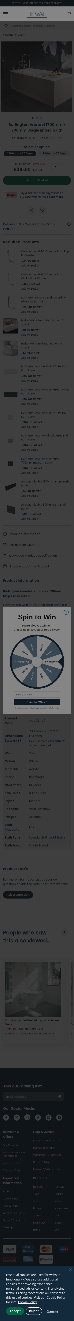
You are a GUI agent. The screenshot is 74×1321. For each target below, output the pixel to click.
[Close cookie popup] (70, 1269)
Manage (52, 1311)
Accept (15, 1311)
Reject (34, 1311)
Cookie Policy (27, 1302)
